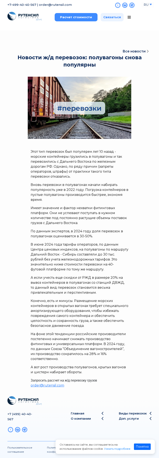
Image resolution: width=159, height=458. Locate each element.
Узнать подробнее (117, 448)
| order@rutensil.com (54, 5)
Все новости (134, 51)
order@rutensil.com (47, 385)
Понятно (142, 446)
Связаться (112, 17)
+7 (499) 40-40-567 (19, 416)
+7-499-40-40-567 (21, 5)
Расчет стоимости (76, 17)
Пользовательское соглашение (19, 449)
